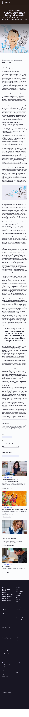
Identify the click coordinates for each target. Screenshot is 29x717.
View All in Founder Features (10, 456)
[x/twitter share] (12, 68)
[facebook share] (6, 68)
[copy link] (3, 68)
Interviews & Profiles (7, 437)
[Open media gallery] (25, 197)
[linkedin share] (9, 68)
